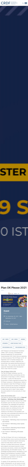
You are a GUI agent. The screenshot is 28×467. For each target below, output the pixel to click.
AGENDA (23, 339)
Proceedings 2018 (7, 347)
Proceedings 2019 (20, 347)
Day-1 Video (5, 339)
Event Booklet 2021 (16, 343)
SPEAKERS (5, 343)
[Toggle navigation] (26, 3)
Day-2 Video (14, 339)
